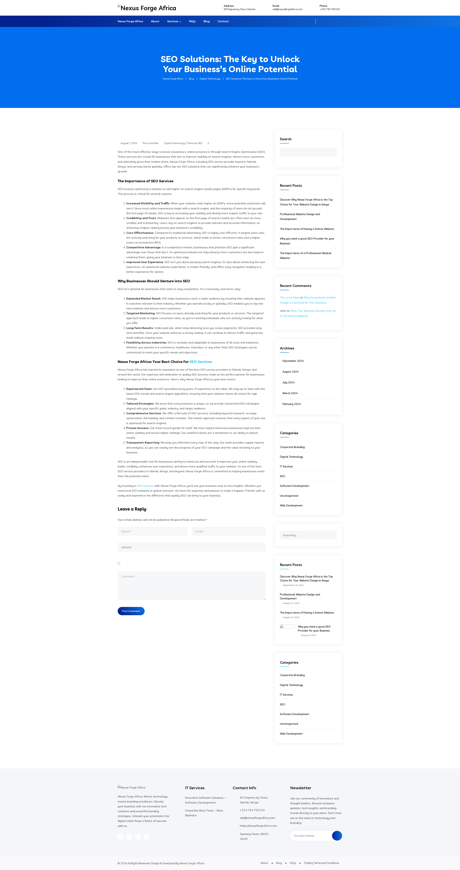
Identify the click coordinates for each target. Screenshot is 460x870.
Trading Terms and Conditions (321, 863)
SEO (200, 143)
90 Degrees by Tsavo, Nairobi (239, 9)
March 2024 (290, 393)
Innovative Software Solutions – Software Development (205, 800)
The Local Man (289, 297)
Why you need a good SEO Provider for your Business (314, 628)
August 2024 (290, 371)
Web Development (291, 505)
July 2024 (288, 382)
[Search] (334, 533)
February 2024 (291, 404)
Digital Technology (174, 143)
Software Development (294, 486)
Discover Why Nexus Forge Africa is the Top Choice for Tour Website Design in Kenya (306, 578)
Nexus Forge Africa (130, 21)
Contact (223, 21)
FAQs (192, 21)
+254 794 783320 (330, 9)
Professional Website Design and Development (300, 596)
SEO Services (201, 361)
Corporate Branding (292, 447)
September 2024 (292, 361)
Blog (207, 21)
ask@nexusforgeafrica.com (287, 9)
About (155, 21)
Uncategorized (289, 495)
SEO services (145, 486)
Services (172, 21)
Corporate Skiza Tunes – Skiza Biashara (204, 813)
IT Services (191, 143)
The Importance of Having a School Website (307, 229)
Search (286, 139)
